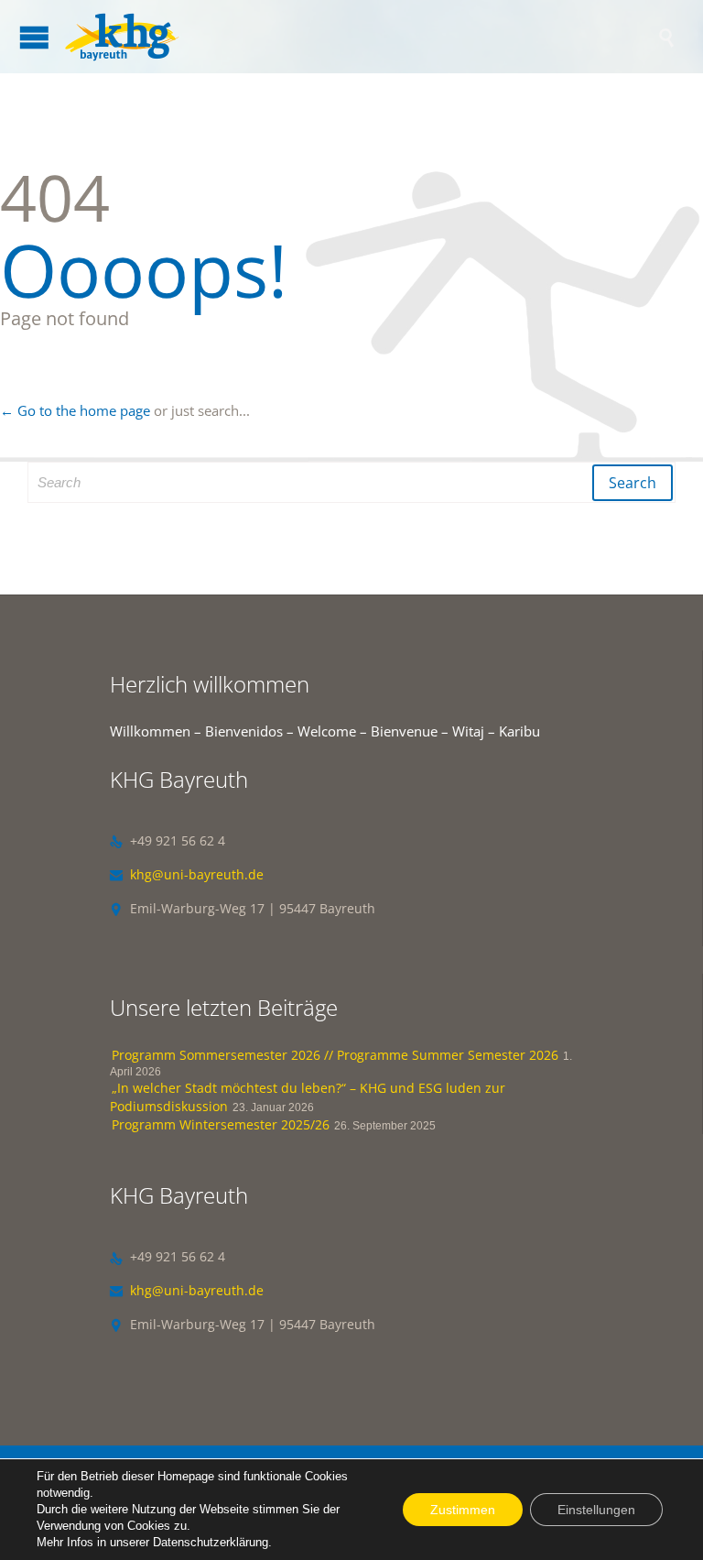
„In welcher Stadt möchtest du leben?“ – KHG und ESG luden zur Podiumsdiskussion (307, 1097)
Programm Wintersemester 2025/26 (221, 1124)
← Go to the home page (75, 410)
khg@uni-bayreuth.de (187, 874)
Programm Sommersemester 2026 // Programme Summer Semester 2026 (335, 1055)
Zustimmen (462, 1509)
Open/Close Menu (34, 37)
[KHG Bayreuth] (360, 36)
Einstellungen (596, 1509)
